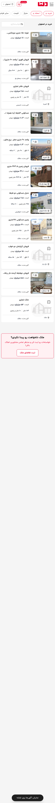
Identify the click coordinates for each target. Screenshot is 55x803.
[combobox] (12, 24)
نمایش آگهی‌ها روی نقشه (27, 797)
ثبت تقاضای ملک (27, 352)
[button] (46, 13)
